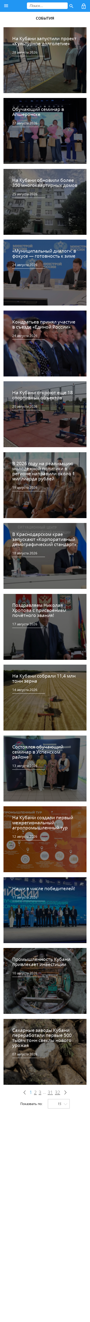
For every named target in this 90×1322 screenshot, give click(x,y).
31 (50, 1092)
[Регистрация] (84, 7)
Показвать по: (31, 1103)
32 (57, 1092)
